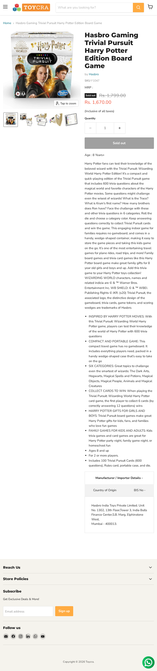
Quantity (90, 118)
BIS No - (139, 490)
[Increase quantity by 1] (120, 128)
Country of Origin (105, 490)
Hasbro (94, 74)
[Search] (138, 7)
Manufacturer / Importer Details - (119, 478)
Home (7, 23)
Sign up (64, 611)
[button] (11, 120)
